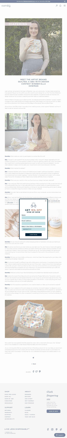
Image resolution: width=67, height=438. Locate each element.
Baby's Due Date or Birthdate (32, 226)
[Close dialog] (45, 200)
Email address (26, 220)
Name (23, 215)
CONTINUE (33, 234)
